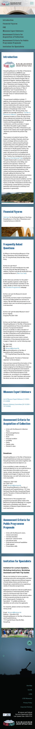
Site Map (29, 685)
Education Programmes (13, 287)
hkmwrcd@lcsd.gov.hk (12, 348)
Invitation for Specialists (13, 47)
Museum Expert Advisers (13, 31)
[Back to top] (29, 642)
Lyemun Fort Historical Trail (14, 158)
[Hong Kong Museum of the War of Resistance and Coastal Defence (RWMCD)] (17, 723)
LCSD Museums (27, 698)
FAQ (4, 27)
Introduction (8, 20)
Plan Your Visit (21, 273)
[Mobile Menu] (32, 3)
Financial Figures (10, 24)
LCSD (30, 694)
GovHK (30, 690)
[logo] (11, 3)
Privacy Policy (27, 703)
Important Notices (26, 707)
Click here (6, 217)
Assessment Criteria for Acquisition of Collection (13, 35)
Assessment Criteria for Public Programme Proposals (16, 41)
